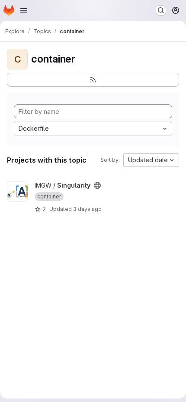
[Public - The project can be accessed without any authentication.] (97, 185)
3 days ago (87, 209)
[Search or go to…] (161, 10)
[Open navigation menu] (24, 10)
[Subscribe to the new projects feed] (93, 80)
